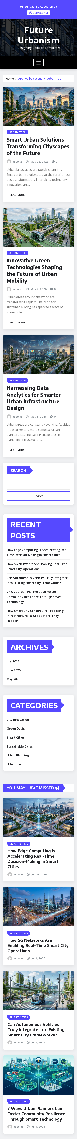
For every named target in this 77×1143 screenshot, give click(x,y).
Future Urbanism (38, 35)
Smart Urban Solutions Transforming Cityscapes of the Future (38, 146)
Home (10, 78)
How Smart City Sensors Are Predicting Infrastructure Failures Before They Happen (35, 616)
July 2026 (13, 661)
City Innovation (18, 720)
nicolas (18, 161)
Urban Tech (15, 764)
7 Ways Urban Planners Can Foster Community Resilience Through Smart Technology (34, 597)
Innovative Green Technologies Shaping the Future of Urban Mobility (34, 270)
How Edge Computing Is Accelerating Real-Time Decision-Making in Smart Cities (32, 858)
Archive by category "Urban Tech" (41, 78)
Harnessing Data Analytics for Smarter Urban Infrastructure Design (34, 398)
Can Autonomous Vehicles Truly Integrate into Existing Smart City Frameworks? (35, 1029)
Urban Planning (18, 755)
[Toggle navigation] (38, 62)
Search (18, 470)
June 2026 (14, 670)
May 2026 (13, 679)
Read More (17, 195)
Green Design (17, 728)
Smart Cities (15, 737)
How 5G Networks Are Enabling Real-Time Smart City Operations (38, 945)
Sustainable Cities (20, 746)
